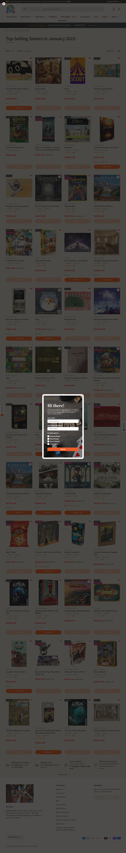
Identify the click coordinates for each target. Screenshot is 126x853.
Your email (51, 418)
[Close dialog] (82, 396)
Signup (63, 449)
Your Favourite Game (54, 425)
